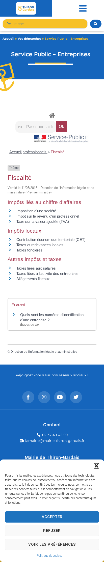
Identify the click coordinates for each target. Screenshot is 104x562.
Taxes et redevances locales (39, 245)
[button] (96, 465)
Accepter (52, 517)
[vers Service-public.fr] (61, 139)
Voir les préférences (52, 544)
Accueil (8, 38)
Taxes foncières (29, 250)
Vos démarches (29, 38)
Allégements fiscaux (33, 279)
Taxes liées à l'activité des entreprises (47, 273)
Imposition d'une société (36, 211)
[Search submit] (95, 24)
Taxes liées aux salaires (36, 268)
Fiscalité (57, 152)
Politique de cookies (49, 555)
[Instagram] (44, 397)
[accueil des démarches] (52, 115)
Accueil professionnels (28, 152)
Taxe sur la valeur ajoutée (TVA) (42, 221)
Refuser (52, 530)
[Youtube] (60, 397)
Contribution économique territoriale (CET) (51, 239)
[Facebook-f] (28, 397)
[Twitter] (76, 397)
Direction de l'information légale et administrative (44, 351)
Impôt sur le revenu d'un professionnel (47, 216)
